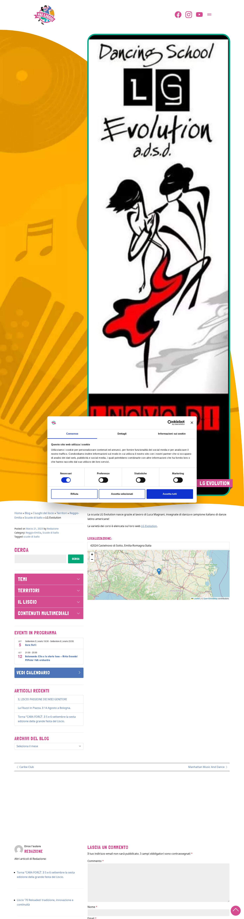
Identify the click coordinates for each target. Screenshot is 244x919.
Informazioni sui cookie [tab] (171, 433)
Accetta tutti (170, 493)
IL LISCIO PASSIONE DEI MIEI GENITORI (42, 699)
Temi (22, 579)
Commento (95, 861)
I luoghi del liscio (43, 513)
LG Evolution (149, 526)
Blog (27, 513)
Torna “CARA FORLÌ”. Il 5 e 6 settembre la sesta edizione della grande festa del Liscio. (46, 875)
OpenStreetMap (210, 598)
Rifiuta (74, 493)
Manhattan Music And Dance (206, 767)
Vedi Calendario (33, 672)
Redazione (53, 528)
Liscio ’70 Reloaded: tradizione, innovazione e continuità (45, 902)
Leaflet (196, 598)
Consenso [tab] (72, 433)
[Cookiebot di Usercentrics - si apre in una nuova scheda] (170, 422)
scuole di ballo (31, 536)
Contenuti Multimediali (43, 613)
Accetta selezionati (122, 493)
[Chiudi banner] (192, 423)
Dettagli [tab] (122, 433)
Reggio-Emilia (33, 532)
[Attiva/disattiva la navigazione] (209, 13)
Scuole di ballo (34, 517)
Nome (92, 907)
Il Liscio (27, 602)
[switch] (103, 480)
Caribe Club (26, 767)
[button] (159, 571)
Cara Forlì (30, 645)
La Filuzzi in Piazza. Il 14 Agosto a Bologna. (44, 708)
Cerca (21, 550)
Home (18, 513)
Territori (62, 513)
